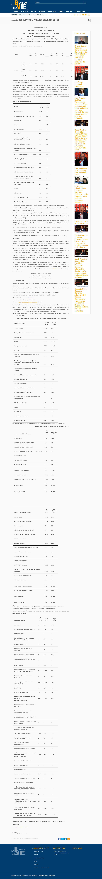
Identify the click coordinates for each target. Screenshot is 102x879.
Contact (36, 864)
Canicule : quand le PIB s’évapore (81, 222)
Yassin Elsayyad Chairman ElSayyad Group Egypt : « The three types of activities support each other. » (81, 241)
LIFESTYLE (69, 11)
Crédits (36, 861)
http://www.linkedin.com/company (27, 302)
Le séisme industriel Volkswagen (79, 84)
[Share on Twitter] (62, 839)
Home (13, 14)
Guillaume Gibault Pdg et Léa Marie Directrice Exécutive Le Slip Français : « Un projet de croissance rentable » (81, 194)
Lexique (36, 854)
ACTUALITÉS (24, 11)
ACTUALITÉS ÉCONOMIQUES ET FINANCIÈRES (30, 14)
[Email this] (68, 839)
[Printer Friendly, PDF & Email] (14, 832)
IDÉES (61, 11)
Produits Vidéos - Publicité (41, 867)
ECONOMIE (42, 11)
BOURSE (33, 11)
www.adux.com (56, 269)
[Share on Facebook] (59, 839)
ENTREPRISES (52, 11)
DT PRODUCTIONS (80, 11)
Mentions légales (39, 858)
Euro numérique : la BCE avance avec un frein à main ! (81, 171)
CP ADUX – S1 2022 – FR (21, 827)
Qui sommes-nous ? (39, 851)
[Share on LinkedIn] (65, 839)
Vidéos (16, 11)
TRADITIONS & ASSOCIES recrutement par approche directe (61, 853)
